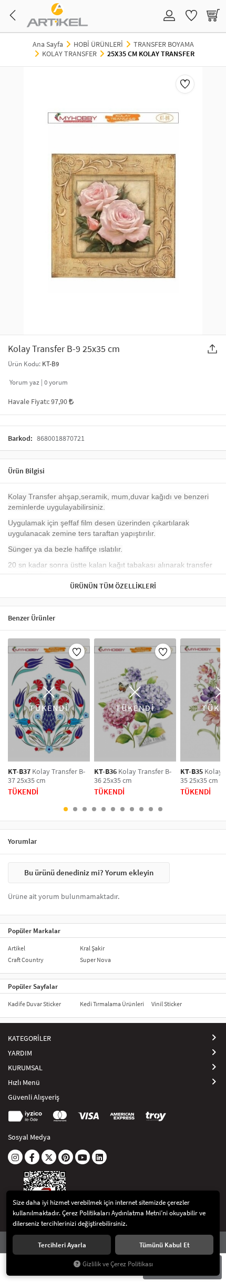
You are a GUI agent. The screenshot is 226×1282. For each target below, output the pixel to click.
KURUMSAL (25, 1067)
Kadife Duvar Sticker (34, 1004)
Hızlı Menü (24, 1082)
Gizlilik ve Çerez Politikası (118, 1264)
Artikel (16, 948)
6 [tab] (113, 809)
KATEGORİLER (29, 1038)
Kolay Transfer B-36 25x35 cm (132, 776)
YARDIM (20, 1053)
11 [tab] (160, 809)
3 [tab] (85, 809)
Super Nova (95, 960)
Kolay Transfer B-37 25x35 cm (46, 776)
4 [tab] (94, 809)
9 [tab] (141, 809)
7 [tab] (122, 809)
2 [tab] (75, 809)
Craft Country (26, 960)
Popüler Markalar (34, 930)
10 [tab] (151, 809)
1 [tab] (66, 809)
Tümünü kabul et (164, 1244)
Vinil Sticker (166, 1004)
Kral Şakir (92, 948)
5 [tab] (103, 809)
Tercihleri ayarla (62, 1244)
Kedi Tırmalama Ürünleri (112, 1004)
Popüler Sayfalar (33, 986)
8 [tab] (132, 809)
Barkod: (20, 438)
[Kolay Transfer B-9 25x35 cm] (113, 201)
